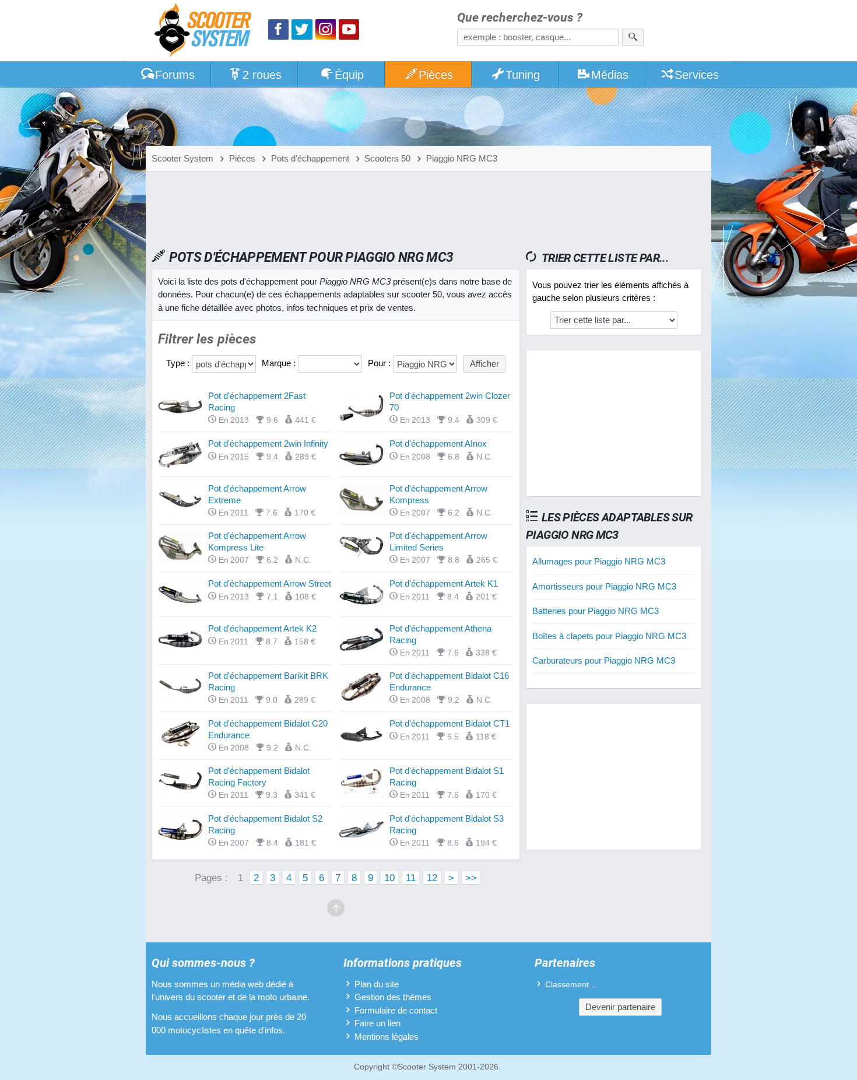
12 (432, 877)
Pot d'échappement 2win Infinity (268, 443)
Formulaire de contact (395, 1010)
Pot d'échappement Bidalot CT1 (449, 723)
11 (411, 877)
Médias (609, 74)
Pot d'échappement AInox (438, 443)
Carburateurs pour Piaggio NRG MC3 (603, 660)
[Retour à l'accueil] (206, 32)
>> (471, 877)
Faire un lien (377, 1023)
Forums (175, 74)
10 (389, 877)
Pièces (436, 74)
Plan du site (376, 984)
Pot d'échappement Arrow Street (269, 583)
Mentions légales (386, 1037)
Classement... (570, 984)
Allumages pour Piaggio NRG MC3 (598, 561)
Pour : (380, 363)
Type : (179, 363)
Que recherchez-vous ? (519, 17)
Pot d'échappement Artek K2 (262, 628)
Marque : (280, 363)
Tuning (522, 74)
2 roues (262, 74)
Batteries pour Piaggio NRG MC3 (595, 611)
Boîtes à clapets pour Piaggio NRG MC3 (609, 636)
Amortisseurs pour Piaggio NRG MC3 (604, 586)
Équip (349, 74)
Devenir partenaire (620, 1007)
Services (697, 74)
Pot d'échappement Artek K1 (443, 583)
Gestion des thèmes (392, 997)
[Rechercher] (633, 37)
